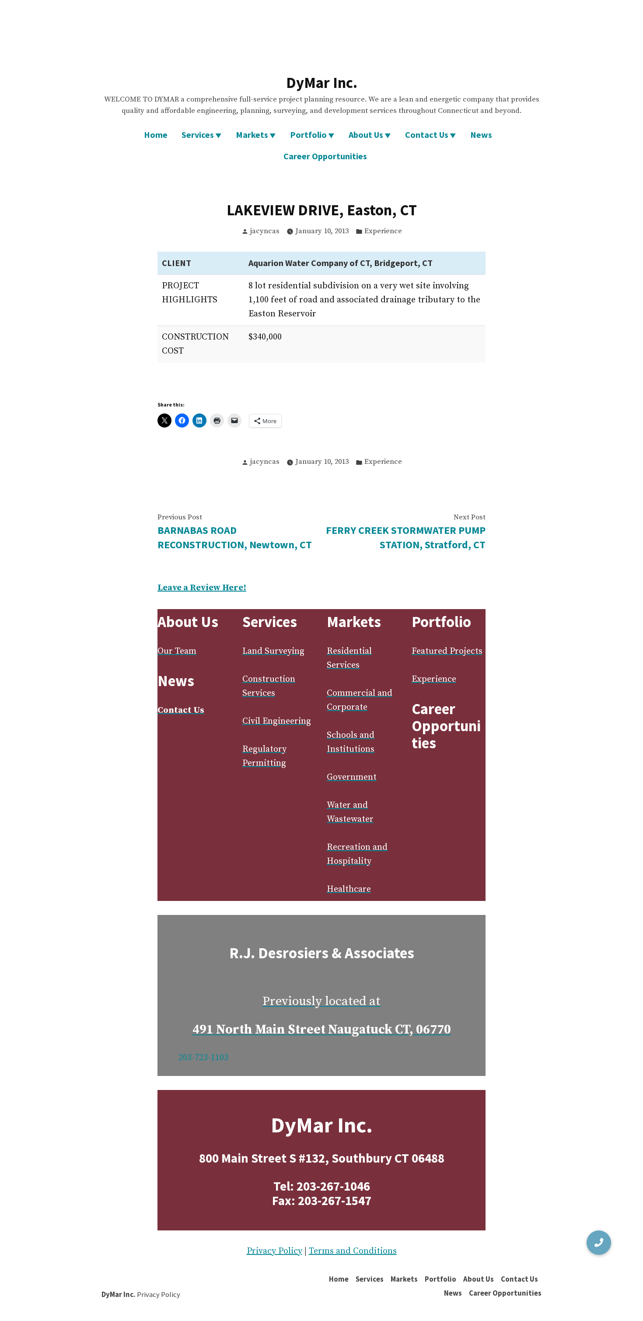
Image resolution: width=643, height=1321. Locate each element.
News (481, 134)
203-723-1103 (203, 1057)
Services (198, 134)
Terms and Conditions (353, 1251)
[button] (599, 1242)
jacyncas (265, 231)
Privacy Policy (274, 1251)
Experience (383, 231)
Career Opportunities (325, 156)
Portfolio (308, 134)
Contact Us (426, 134)
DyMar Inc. (321, 82)
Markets (252, 134)
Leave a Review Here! (201, 587)
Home (156, 134)
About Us (366, 134)
